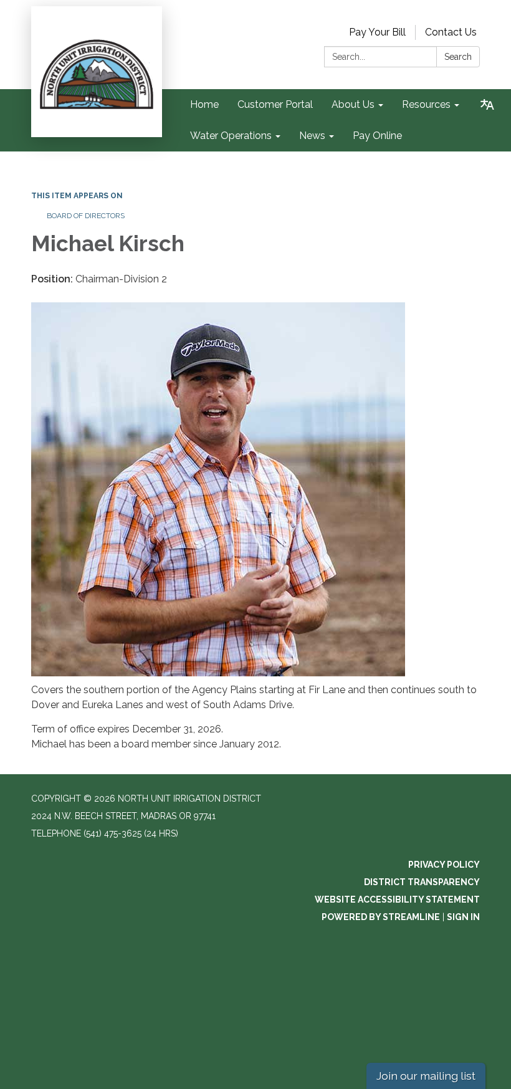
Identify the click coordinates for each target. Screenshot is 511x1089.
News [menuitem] (312, 136)
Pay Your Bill (377, 32)
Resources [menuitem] (426, 104)
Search (458, 57)
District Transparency (422, 882)
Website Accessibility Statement (397, 899)
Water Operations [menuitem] (231, 136)
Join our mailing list (425, 1075)
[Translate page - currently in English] (487, 104)
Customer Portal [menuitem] (275, 104)
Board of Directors (86, 215)
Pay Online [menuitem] (377, 136)
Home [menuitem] (204, 104)
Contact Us (451, 32)
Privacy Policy (444, 865)
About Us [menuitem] (353, 104)
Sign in (463, 917)
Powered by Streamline (381, 917)
